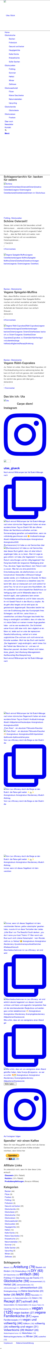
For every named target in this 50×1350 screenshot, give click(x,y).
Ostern (37, 1297)
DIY (37, 1270)
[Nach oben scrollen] (1, 1348)
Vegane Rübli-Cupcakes (19, 363)
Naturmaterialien (11, 1241)
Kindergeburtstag (12, 1291)
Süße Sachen (10, 1247)
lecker (10, 1294)
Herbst (7, 1229)
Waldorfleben (29, 1333)
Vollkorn (28, 1323)
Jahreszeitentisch (31, 1287)
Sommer (8, 1244)
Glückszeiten (16, 218)
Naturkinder (9, 1298)
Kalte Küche (10, 1232)
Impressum (8, 1343)
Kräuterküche (10, 1238)
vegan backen (24, 1312)
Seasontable (24, 1305)
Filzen (7, 1194)
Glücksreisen (10, 1218)
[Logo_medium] (24, 15)
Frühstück (9, 1203)
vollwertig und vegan (23, 1326)
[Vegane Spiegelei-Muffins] (25, 263)
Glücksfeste (9, 1212)
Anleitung (24, 1266)
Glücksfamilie (10, 1209)
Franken (8, 1197)
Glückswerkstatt (11, 1221)
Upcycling (9, 1250)
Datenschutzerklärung (25, 1343)
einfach (29, 1274)
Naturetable (36, 1295)
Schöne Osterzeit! (16, 221)
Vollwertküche (14, 1330)
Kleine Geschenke (12, 1235)
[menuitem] (25, 32)
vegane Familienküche (25, 1314)
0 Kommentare (10, 249)
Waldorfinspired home (12, 1333)
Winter (7, 1253)
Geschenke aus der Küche (29, 1277)
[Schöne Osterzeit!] (25, 192)
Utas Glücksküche (23, 1309)
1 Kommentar (9, 388)
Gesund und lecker (12, 1206)
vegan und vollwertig (20, 1321)
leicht (23, 1294)
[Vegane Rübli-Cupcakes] (25, 343)
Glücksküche (16, 289)
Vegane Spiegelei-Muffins (20, 292)
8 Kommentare (10, 320)
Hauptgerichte (10, 1227)
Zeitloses (8, 1256)
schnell (30, 1301)
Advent (8, 1267)
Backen (7, 289)
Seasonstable (11, 1305)
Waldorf (32, 1330)
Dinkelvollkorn (22, 1271)
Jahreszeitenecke (25, 1284)
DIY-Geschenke (11, 1274)
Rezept (13, 1301)
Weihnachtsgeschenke (15, 1336)
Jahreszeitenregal (11, 1288)
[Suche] (6, 130)
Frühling (7, 218)
